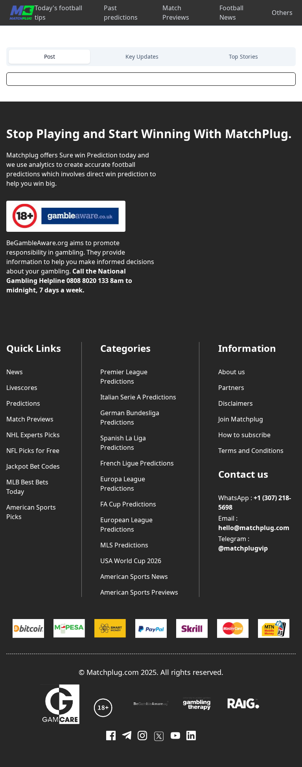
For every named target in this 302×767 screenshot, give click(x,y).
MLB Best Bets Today (27, 487)
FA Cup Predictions (128, 504)
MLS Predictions (124, 545)
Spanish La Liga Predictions (123, 443)
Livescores (21, 387)
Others (282, 12)
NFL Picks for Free (32, 450)
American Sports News (134, 576)
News (14, 372)
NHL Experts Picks (33, 435)
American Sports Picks (31, 512)
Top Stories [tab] (243, 56)
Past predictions (121, 13)
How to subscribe (244, 435)
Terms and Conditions (251, 450)
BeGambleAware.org (37, 242)
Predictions (23, 403)
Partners (231, 387)
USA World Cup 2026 (130, 560)
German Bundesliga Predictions (129, 417)
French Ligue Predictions (137, 463)
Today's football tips (58, 13)
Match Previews (175, 13)
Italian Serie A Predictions (138, 397)
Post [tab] (49, 56)
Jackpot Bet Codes (33, 466)
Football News (231, 13)
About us (231, 372)
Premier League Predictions (123, 377)
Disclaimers (235, 403)
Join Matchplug (240, 419)
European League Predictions (126, 525)
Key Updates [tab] (141, 56)
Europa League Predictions (122, 484)
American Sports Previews (139, 592)
